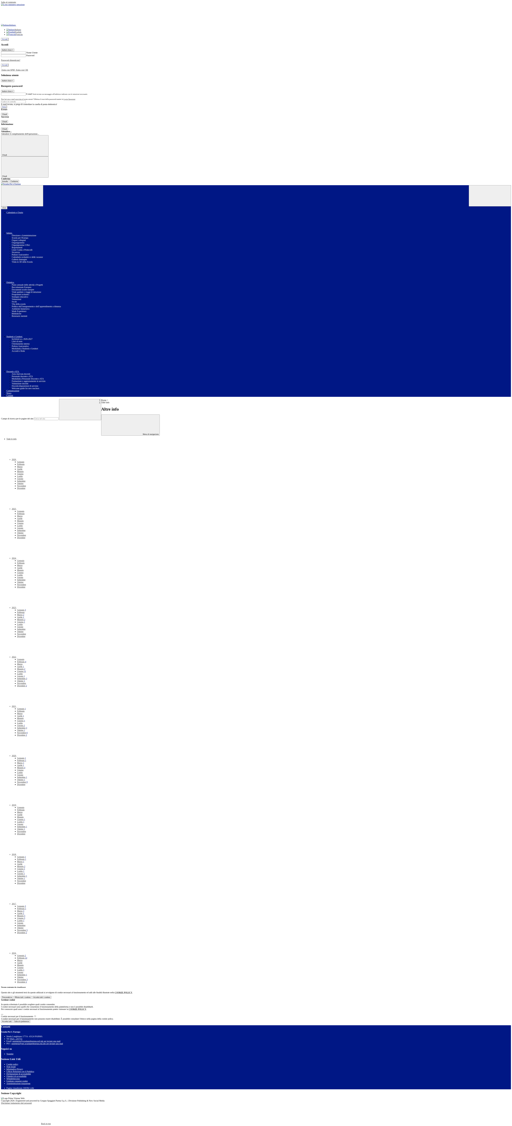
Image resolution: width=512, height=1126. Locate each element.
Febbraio (21, 464)
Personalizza (7, 997)
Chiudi (4, 114)
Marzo (20, 467)
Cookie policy (12, 1064)
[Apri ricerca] (490, 195)
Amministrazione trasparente (18, 1083)
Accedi (4, 39)
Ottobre (20, 483)
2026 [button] (14, 459)
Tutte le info (11, 439)
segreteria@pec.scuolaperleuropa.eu (37, 1043)
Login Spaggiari (69, 99)
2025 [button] (14, 509)
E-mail (29, 94)
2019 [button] (14, 805)
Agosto (20, 479)
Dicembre (21, 488)
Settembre (21, 481)
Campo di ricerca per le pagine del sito (17, 418)
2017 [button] (14, 904)
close (4, 208)
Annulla (5, 181)
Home (103, 400)
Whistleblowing (13, 1079)
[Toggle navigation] (22, 195)
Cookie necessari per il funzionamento (17, 1016)
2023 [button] (14, 607)
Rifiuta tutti (23, 997)
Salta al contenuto (8, 2)
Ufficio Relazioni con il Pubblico (20, 1071)
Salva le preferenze (21, 1021)
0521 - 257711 (16, 1039)
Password (30, 55)
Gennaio (20, 462)
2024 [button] (14, 558)
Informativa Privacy (14, 1069)
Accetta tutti (41, 997)
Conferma (14, 181)
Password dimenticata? (10, 60)
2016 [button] (14, 953)
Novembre (21, 486)
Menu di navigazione (150, 434)
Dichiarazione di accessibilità (18, 1074)
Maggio (20, 471)
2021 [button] (14, 706)
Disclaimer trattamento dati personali (16, 1103)
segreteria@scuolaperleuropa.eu (36, 1041)
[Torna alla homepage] (256, 184)
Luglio (20, 476)
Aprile (19, 469)
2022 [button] (14, 657)
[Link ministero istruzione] (13, 4)
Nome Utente (32, 53)
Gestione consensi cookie (17, 1081)
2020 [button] (14, 756)
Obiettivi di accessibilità (16, 1076)
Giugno (20, 474)
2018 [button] (14, 854)
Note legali (11, 1067)
